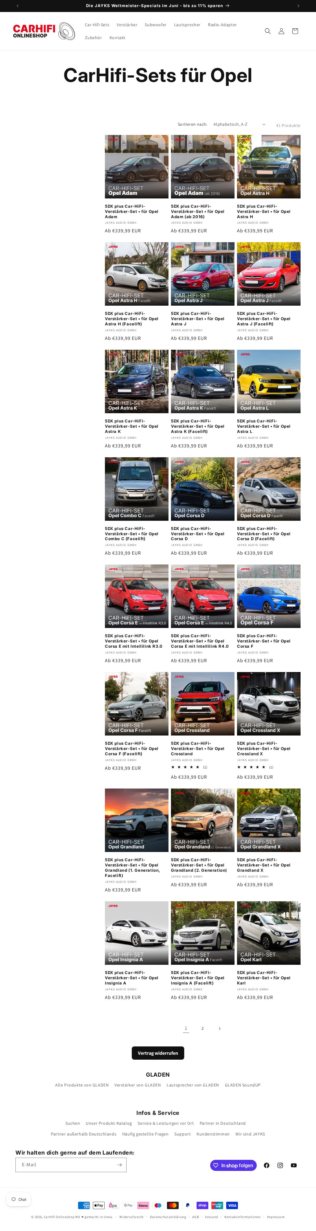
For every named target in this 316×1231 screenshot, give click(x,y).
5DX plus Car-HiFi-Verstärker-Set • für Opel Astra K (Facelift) (198, 426)
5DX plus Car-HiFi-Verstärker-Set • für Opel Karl (264, 977)
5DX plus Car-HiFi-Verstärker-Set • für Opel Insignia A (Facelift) (198, 977)
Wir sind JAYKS (250, 1134)
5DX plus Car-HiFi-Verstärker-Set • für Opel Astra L (264, 426)
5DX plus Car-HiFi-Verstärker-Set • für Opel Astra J (198, 318)
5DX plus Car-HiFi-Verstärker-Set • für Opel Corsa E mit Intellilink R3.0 (134, 641)
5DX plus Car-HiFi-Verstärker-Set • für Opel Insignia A (132, 977)
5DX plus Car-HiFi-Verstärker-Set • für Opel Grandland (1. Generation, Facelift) (132, 867)
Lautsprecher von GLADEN (193, 1085)
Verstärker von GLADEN (137, 1085)
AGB (195, 1217)
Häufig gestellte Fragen (145, 1134)
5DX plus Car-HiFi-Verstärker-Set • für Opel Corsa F (264, 641)
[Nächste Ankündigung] (298, 6)
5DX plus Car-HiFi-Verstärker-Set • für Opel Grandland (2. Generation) (199, 865)
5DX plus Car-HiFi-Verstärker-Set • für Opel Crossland (198, 748)
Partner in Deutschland (223, 1123)
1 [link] (186, 1028)
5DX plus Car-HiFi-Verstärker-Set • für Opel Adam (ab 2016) (198, 211)
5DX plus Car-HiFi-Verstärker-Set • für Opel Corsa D (198, 533)
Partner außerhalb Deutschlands (83, 1134)
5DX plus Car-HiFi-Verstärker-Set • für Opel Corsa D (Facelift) (264, 533)
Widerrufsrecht (131, 1217)
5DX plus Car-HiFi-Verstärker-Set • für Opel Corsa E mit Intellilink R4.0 (200, 641)
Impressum (276, 1217)
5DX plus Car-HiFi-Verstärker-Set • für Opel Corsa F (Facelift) (132, 748)
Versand (211, 1217)
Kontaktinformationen (242, 1217)
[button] (268, 31)
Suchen (72, 1123)
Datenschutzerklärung (168, 1217)
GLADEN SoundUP (243, 1085)
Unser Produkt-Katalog (109, 1123)
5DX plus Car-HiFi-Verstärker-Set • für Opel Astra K (132, 426)
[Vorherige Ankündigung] (17, 6)
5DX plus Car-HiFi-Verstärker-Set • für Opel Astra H (264, 211)
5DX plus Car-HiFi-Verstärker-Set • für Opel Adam (132, 211)
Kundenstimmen (213, 1134)
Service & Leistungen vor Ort (166, 1123)
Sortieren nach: (192, 124)
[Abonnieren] (119, 1165)
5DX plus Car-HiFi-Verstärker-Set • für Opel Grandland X (264, 865)
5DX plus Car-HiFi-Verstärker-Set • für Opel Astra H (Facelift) (132, 318)
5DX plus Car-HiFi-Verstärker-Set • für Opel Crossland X (264, 748)
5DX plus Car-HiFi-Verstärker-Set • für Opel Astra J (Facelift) (264, 318)
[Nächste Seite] (219, 1028)
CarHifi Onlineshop (59, 1217)
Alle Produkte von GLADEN (82, 1085)
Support (182, 1134)
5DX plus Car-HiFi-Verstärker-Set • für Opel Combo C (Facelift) (132, 533)
